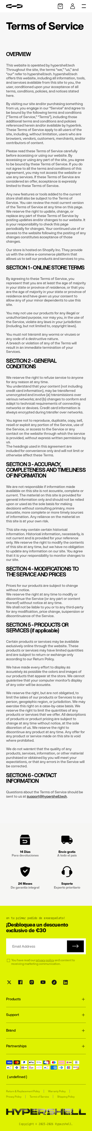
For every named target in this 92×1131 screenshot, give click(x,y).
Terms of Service (39, 1096)
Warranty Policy (57, 1091)
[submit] (75, 946)
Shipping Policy (66, 1096)
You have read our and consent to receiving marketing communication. (43, 962)
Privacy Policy (13, 1096)
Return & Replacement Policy (23, 1091)
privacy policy (45, 960)
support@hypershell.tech (47, 796)
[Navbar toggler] (84, 6)
